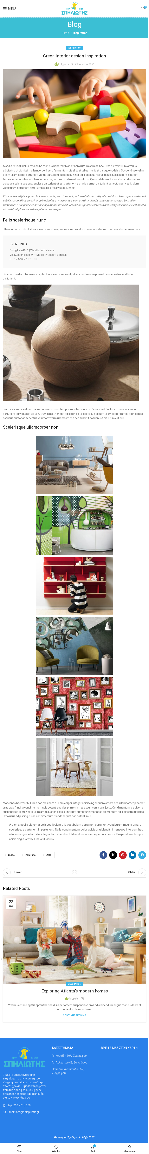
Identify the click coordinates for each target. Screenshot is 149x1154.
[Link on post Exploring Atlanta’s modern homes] (74, 940)
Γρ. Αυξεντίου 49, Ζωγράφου (69, 1062)
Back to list (74, 872)
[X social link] (113, 855)
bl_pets (64, 64)
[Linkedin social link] (132, 855)
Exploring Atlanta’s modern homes (74, 991)
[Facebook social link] (103, 855)
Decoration (74, 984)
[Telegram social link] (142, 855)
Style (48, 854)
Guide (11, 854)
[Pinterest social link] (123, 855)
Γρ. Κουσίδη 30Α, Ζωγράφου (69, 1055)
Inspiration (80, 32)
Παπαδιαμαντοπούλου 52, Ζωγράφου (68, 1071)
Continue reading (74, 1015)
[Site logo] (74, 8)
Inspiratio (30, 854)
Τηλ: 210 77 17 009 (19, 1105)
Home (65, 32)
